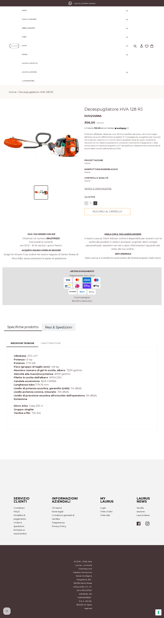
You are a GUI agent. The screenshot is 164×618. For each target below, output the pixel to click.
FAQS (17, 511)
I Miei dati (105, 515)
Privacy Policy (59, 526)
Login (103, 508)
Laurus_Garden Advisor (85, 3)
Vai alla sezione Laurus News (143, 511)
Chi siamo (57, 508)
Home (13, 92)
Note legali (57, 511)
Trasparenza (58, 522)
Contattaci (19, 508)
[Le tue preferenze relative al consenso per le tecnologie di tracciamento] (158, 612)
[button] (121, 128)
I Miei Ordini (106, 511)
